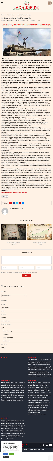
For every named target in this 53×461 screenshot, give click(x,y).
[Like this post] (10, 203)
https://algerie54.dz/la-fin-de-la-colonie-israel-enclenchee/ (14, 192)
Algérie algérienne (5, 308)
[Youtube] (50, 445)
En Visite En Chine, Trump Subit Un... (22, 449)
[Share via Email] (23, 203)
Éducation (3, 318)
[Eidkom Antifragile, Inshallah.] (39, 232)
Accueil (3, 304)
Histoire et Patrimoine (5, 324)
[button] (3, 235)
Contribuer (3, 348)
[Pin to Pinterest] (20, 203)
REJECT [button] (5, 454)
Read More (6, 457)
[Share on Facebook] (14, 203)
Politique (3, 311)
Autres (2, 328)
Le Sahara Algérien (5, 321)
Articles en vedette (10, 15)
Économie (3, 314)
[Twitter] (43, 445)
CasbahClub (4, 344)
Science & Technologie (7, 331)
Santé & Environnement (8, 338)
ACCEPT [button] (11, 454)
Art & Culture (5, 334)
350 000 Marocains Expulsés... (13, 242)
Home (2, 15)
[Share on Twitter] (17, 203)
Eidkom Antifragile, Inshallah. (39, 242)
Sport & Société (6, 341)
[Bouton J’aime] (3, 196)
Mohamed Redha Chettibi (12, 20)
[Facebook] (40, 445)
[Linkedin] (46, 445)
